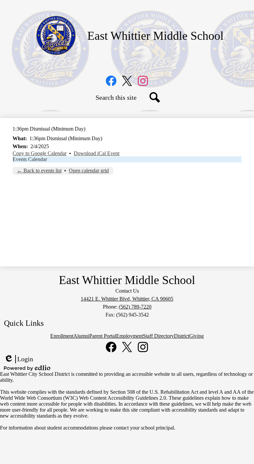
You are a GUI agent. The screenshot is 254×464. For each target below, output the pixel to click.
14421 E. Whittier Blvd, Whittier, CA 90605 (127, 299)
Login (18, 359)
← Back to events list (39, 170)
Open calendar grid (89, 170)
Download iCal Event (96, 153)
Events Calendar (30, 159)
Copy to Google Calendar (39, 153)
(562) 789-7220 (135, 307)
